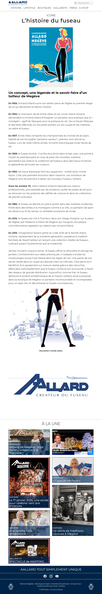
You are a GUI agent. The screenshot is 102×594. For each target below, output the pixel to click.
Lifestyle (29, 8)
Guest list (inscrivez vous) (47, 586)
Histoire (16, 8)
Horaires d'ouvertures (60, 584)
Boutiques (44, 8)
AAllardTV (60, 8)
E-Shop (83, 8)
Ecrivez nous (75, 584)
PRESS (73, 8)
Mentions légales (27, 584)
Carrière (62, 586)
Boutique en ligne (42, 584)
